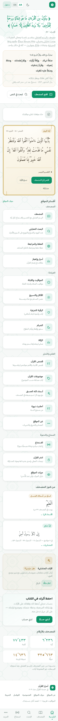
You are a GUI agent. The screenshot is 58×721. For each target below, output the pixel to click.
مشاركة (46, 188)
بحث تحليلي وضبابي (45, 41)
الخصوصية (26, 695)
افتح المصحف (41, 94)
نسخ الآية (23, 180)
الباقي (38, 583)
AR (20, 4)
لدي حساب (27, 619)
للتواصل (16, 695)
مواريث (30, 45)
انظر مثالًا (46, 583)
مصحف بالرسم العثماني (45, 37)
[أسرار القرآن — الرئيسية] (52, 4)
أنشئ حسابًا (44, 619)
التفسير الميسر (44, 172)
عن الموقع (51, 695)
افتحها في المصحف (41, 180)
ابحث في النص (16, 94)
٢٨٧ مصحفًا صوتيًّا (26, 41)
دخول (7, 4)
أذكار (36, 45)
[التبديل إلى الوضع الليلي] (28, 5)
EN (14, 4)
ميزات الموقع (8, 201)
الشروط (8, 695)
